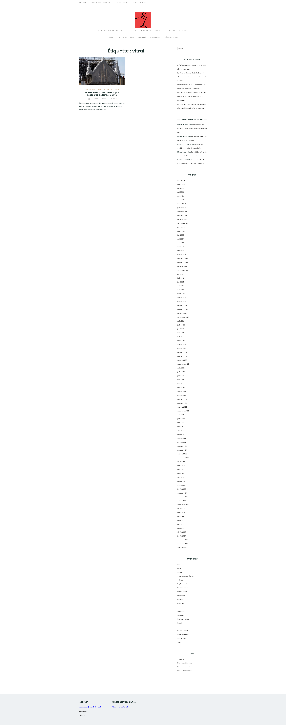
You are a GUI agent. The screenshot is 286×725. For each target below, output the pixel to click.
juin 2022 (180, 376)
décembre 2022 (182, 352)
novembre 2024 (182, 262)
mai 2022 (180, 380)
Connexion (181, 659)
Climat (179, 572)
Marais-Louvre (98, 98)
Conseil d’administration (100, 2)
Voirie (179, 642)
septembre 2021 (183, 411)
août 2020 (181, 462)
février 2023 (181, 344)
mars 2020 (181, 481)
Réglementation (171, 37)
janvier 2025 (181, 254)
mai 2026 (180, 192)
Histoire (105, 89)
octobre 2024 (182, 266)
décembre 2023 (182, 305)
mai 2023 (180, 333)
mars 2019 (181, 528)
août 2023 (181, 321)
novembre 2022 (182, 356)
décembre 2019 (182, 493)
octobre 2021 (182, 407)
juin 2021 (180, 423)
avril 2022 (180, 383)
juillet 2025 (181, 231)
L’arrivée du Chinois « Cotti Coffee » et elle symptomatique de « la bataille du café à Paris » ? (192, 77)
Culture (180, 580)
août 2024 (181, 274)
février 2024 (181, 297)
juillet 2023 (181, 325)
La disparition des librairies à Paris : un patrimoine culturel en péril (192, 128)
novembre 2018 (182, 544)
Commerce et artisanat (185, 576)
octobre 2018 (182, 548)
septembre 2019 (183, 505)
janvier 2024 (181, 301)
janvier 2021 (181, 442)
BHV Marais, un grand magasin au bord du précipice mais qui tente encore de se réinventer (191, 96)
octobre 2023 (182, 313)
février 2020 (181, 485)
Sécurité (180, 623)
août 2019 (181, 508)
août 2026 (181, 180)
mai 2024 (180, 286)
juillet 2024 (181, 278)
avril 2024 (180, 290)
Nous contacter (140, 2)
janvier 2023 (181, 348)
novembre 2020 (182, 450)
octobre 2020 (182, 454)
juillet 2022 (181, 372)
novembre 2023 (182, 309)
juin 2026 (180, 188)
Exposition (181, 595)
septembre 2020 (183, 458)
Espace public (182, 592)
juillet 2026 (181, 184)
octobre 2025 (182, 219)
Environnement (155, 37)
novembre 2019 (182, 497)
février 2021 (181, 438)
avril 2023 (180, 337)
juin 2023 (180, 329)
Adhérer (82, 2)
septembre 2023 (183, 317)
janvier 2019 (181, 536)
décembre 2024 (182, 258)
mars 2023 (181, 340)
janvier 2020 (181, 489)
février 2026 (181, 204)
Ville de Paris (181, 638)
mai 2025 (180, 239)
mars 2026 (181, 200)
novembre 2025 (182, 215)
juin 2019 (180, 516)
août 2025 (181, 227)
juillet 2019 (181, 512)
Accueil (111, 37)
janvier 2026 (181, 208)
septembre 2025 (183, 223)
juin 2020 (180, 469)
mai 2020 (180, 473)
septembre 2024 (183, 270)
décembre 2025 (182, 211)
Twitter (82, 715)
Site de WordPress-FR (185, 671)
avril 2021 (180, 430)
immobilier (180, 603)
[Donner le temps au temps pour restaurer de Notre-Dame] (102, 71)
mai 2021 (180, 426)
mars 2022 (181, 387)
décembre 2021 (182, 399)
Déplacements (182, 584)
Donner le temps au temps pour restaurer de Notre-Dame (102, 93)
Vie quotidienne (183, 635)
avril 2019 (180, 524)
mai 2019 (180, 520)
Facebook (83, 711)
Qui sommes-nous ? (121, 2)
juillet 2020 (181, 466)
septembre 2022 (183, 364)
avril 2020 (180, 477)
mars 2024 (181, 294)
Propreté (142, 37)
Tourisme (180, 627)
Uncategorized (182, 631)
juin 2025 (180, 235)
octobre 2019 (182, 501)
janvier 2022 (181, 395)
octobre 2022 (182, 360)
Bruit (132, 37)
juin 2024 (180, 282)
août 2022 (181, 368)
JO (178, 607)
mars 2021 (181, 434)
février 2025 (181, 251)
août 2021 (181, 415)
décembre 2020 (182, 446)
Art (86, 89)
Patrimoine (122, 37)
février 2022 (181, 391)
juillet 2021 (181, 419)
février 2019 (181, 532)
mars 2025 (181, 247)
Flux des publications (184, 663)
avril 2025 (180, 243)
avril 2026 (180, 196)
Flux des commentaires (185, 667)
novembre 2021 (182, 403)
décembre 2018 (182, 540)
